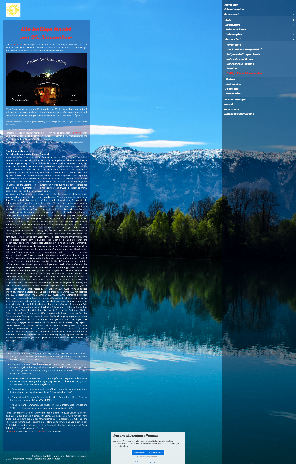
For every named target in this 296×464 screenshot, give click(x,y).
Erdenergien (233, 34)
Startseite (231, 4)
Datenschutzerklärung (239, 113)
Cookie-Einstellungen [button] (147, 456)
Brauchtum (232, 24)
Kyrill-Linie (234, 44)
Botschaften (233, 93)
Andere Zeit (233, 39)
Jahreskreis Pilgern (240, 59)
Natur (229, 20)
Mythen (230, 79)
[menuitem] (259, 4)
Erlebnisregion (234, 9)
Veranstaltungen (235, 99)
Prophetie (232, 88)
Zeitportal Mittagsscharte (243, 54)
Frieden (232, 68)
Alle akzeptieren (156, 452)
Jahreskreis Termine (240, 63)
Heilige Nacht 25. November (245, 73)
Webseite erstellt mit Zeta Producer (43, 458)
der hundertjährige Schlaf (244, 49)
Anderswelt (231, 14)
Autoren (12, 431)
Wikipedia (40, 431)
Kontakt (229, 104)
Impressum (231, 109)
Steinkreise (233, 84)
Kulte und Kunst (235, 29)
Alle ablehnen (139, 452)
